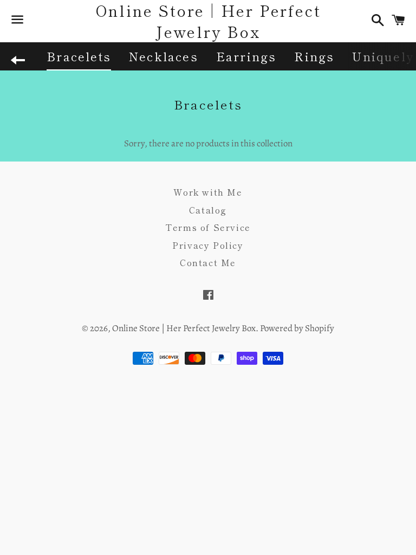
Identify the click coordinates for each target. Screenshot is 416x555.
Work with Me (207, 191)
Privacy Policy (207, 244)
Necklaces (163, 55)
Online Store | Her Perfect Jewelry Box (208, 21)
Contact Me (208, 262)
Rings (314, 55)
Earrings (246, 55)
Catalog (208, 209)
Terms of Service (208, 227)
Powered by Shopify (297, 328)
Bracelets (79, 55)
